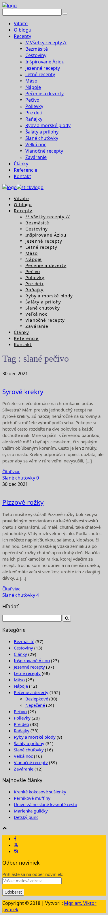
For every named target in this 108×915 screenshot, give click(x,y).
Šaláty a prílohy (41, 132)
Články (21, 163)
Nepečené (35, 705)
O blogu (22, 30)
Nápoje (33, 87)
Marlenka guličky (31, 811)
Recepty (22, 36)
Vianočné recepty (44, 151)
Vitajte (21, 23)
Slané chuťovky (41, 138)
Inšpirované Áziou (45, 61)
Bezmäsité (36, 49)
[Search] (65, 13)
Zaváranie (36, 157)
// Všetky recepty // (46, 42)
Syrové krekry (22, 391)
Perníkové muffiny (32, 798)
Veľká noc (35, 144)
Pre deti (33, 112)
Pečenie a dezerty (44, 93)
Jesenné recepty (42, 68)
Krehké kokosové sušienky (40, 792)
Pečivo (32, 100)
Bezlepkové (36, 699)
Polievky (34, 106)
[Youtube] (16, 845)
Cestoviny (35, 55)
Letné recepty (40, 74)
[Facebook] (15, 838)
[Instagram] (16, 851)
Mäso (31, 81)
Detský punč (26, 817)
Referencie (25, 170)
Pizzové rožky (22, 502)
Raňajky (33, 119)
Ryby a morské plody (48, 125)
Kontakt (22, 176)
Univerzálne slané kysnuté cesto (45, 804)
